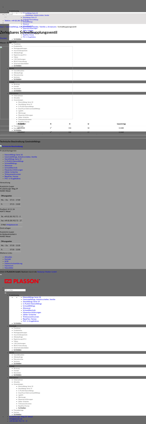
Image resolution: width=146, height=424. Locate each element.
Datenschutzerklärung (13, 263)
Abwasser (8, 166)
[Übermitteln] (5, 17)
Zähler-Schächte (11, 172)
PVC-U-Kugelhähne (29, 37)
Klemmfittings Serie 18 (14, 155)
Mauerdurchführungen (14, 170)
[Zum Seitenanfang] (1, 274)
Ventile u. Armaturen (48, 27)
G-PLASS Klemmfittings (14, 161)
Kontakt (8, 259)
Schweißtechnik (11, 168)
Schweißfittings (11, 163)
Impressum (9, 266)
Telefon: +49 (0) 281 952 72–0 (16, 21)
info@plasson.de (12, 225)
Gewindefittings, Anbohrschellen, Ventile (22, 27)
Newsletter (9, 268)
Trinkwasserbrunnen (13, 174)
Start (2, 27)
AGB (6, 261)
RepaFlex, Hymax (11, 176)
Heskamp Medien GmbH (47, 272)
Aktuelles (8, 257)
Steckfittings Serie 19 (13, 159)
